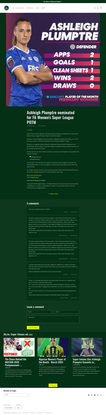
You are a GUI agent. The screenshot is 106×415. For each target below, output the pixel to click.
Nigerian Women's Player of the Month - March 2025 (52, 361)
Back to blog (54, 194)
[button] (20, 7)
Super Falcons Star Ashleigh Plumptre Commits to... (86, 361)
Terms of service (40, 412)
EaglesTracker (35, 177)
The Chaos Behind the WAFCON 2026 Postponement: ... (15, 362)
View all (53, 385)
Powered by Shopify (17, 412)
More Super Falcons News (34, 175)
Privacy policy (33, 412)
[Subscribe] (27, 395)
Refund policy (25, 412)
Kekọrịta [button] (30, 130)
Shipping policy (48, 412)
